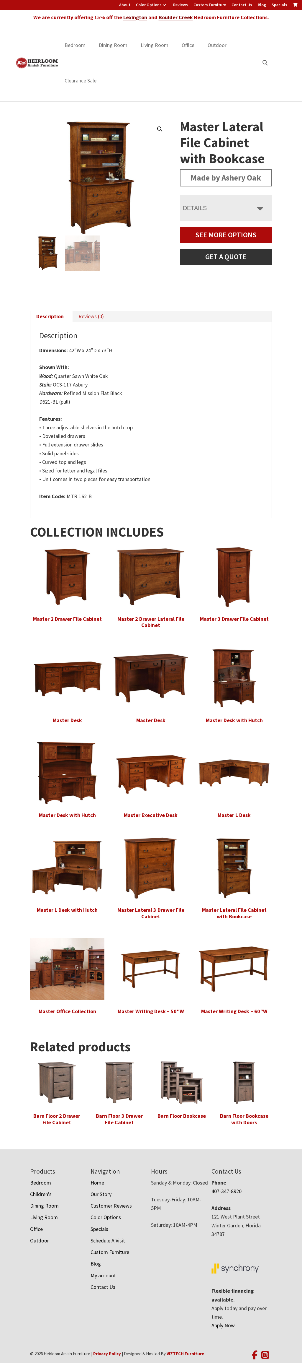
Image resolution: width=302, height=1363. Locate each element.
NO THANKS (180, 763)
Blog (262, 4)
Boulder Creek (176, 17)
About (124, 4)
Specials (279, 4)
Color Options (149, 4)
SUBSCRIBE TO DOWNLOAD (180, 732)
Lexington (135, 17)
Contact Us (242, 4)
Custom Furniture (209, 4)
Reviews (180, 4)
